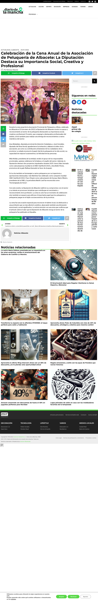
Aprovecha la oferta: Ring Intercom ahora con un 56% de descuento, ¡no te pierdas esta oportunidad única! (23, 364)
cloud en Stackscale (25, 441)
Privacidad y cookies (91, 438)
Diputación (9, 242)
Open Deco (4, 429)
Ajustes (85, 597)
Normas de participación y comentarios (73, 438)
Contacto (83, 1)
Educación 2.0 (64, 427)
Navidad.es (63, 429)
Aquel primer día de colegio (76, 129)
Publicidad (70, 1)
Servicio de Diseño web (72, 415)
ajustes (9, 599)
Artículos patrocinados (57, 415)
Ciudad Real (82, 427)
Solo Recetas (44, 427)
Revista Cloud (25, 429)
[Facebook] (89, 1)
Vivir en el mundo (45, 429)
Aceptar (62, 597)
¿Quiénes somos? (47, 1)
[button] (37, 14)
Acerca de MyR (92, 415)
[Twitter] (92, 1)
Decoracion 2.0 (5, 427)
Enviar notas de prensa (59, 1)
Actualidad (5, 50)
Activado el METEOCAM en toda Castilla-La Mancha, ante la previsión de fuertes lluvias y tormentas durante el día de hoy (82, 220)
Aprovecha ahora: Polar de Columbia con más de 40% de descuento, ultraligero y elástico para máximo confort (73, 324)
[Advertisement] (49, 32)
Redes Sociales (25, 427)
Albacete (15, 50)
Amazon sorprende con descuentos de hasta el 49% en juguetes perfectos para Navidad (23, 404)
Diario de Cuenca (84, 429)
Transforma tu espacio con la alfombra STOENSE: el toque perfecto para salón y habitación (24, 324)
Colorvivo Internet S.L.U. (19, 437)
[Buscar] (94, 81)
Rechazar (74, 597)
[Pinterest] (95, 1)
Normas (77, 1)
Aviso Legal (59, 438)
